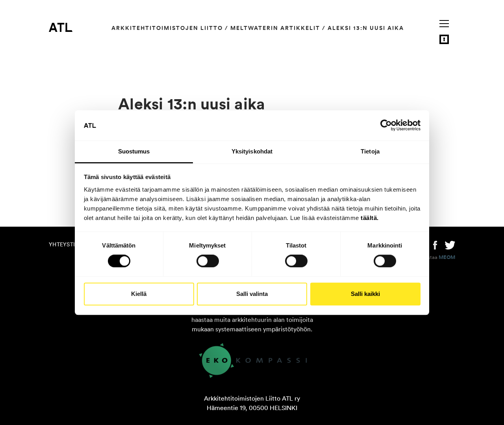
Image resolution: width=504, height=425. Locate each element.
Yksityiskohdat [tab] (252, 151)
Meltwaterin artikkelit (275, 28)
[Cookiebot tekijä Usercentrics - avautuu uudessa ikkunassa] (386, 125)
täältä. (370, 217)
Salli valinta (252, 293)
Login (444, 39)
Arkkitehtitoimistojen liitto (167, 28)
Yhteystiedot (69, 244)
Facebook (435, 244)
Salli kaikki (365, 293)
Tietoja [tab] (370, 151)
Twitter (450, 244)
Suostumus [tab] (134, 151)
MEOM (447, 257)
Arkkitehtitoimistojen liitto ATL (60, 27)
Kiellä (138, 293)
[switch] (207, 261)
